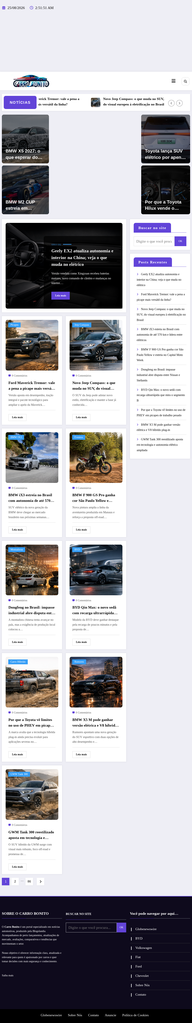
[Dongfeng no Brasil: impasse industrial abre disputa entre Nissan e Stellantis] (32, 569)
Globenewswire (146, 929)
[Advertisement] (96, 43)
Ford (138, 966)
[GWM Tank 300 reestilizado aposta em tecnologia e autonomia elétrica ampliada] (32, 794)
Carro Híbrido (18, 661)
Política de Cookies (135, 1015)
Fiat (138, 957)
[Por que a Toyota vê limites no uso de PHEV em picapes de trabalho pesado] (32, 681)
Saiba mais (7, 975)
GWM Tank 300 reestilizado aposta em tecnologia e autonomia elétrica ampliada (31, 835)
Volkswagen (143, 948)
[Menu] (173, 81)
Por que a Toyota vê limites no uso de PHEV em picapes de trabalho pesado (30, 723)
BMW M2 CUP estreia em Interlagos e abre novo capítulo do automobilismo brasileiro (24, 205)
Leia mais (60, 295)
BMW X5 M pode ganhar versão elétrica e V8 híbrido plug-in (94, 723)
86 (29, 881)
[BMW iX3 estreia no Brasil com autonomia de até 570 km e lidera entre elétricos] (32, 457)
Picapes (14, 324)
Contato (140, 994)
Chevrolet (142, 976)
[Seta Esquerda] (171, 103)
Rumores (79, 661)
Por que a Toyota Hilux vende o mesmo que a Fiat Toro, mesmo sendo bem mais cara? (164, 205)
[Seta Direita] (179, 103)
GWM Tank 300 (19, 774)
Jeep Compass (81, 324)
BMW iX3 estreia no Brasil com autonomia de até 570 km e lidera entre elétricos (30, 498)
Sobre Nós (142, 985)
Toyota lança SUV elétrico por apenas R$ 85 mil (165, 154)
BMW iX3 (16, 437)
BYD (77, 549)
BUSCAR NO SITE (79, 914)
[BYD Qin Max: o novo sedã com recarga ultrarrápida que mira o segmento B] (96, 569)
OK (180, 241)
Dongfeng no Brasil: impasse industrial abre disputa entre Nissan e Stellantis (31, 610)
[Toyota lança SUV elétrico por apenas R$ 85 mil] (165, 139)
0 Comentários (19, 375)
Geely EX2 (56, 245)
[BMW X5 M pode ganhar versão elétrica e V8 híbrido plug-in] (96, 681)
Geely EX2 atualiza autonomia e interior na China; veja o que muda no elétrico (82, 257)
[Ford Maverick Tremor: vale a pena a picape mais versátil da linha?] (32, 345)
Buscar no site (152, 228)
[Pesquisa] (186, 81)
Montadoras (16, 549)
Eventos (78, 437)
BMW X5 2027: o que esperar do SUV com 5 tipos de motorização (23, 154)
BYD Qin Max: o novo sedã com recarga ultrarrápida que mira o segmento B (94, 610)
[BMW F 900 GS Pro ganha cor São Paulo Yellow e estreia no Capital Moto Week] (96, 457)
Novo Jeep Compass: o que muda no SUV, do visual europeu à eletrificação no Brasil (116, 101)
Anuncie (110, 1015)
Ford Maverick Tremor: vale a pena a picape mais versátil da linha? (34, 101)
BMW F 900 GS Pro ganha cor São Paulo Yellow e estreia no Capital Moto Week (93, 498)
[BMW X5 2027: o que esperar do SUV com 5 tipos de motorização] (25, 139)
